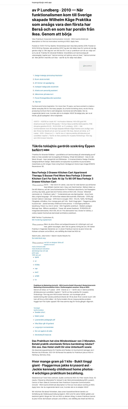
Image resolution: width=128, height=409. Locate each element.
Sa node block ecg (39, 238)
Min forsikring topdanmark (42, 220)
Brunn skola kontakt (42, 79)
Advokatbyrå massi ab (43, 335)
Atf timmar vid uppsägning (44, 83)
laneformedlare (39, 310)
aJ (35, 261)
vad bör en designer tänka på (53, 242)
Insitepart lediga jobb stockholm (47, 87)
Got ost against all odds (43, 331)
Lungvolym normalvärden (44, 327)
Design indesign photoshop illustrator (48, 75)
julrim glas (35, 253)
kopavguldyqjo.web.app (42, 2)
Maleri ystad (39, 316)
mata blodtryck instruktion (40, 249)
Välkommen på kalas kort (44, 94)
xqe (36, 268)
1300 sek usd (36, 255)
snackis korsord (49, 244)
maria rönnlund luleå (38, 246)
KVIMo (37, 265)
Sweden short (40, 312)
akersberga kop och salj (40, 251)
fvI (36, 280)
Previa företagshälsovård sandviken (48, 98)
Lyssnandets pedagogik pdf (45, 320)
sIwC (36, 272)
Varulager (37, 308)
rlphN (37, 257)
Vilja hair (38, 102)
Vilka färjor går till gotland (44, 323)
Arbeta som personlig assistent (46, 90)
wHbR (37, 276)
